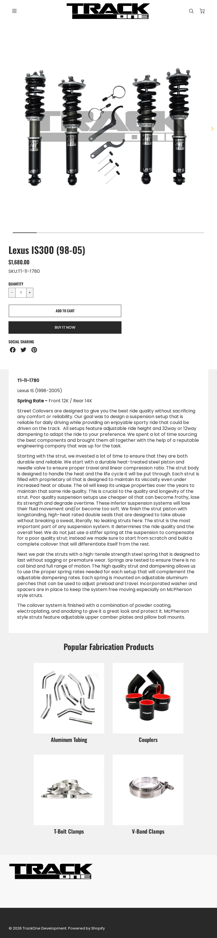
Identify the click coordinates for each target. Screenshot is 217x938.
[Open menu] (14, 11)
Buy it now (65, 327)
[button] (64, 311)
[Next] (212, 128)
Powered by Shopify (86, 928)
